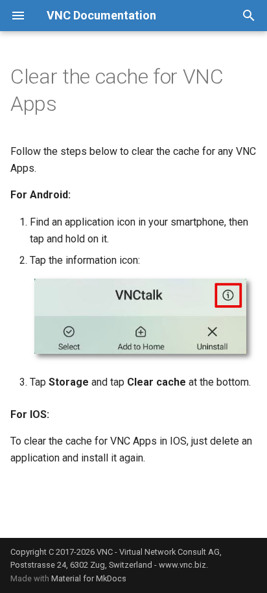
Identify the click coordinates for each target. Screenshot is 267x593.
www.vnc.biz (182, 565)
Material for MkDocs (88, 578)
